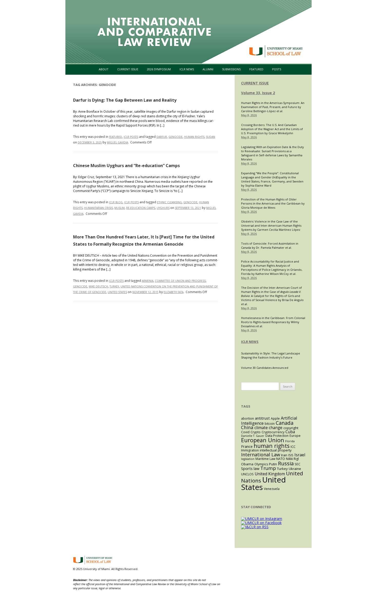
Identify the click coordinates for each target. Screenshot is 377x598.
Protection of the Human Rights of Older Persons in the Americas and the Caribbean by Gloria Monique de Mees (273, 203)
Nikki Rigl (292, 459)
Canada (284, 422)
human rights (194, 137)
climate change (268, 427)
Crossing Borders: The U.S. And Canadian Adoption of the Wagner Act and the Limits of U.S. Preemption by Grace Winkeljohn (272, 129)
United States (117, 292)
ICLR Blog (116, 202)
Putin (273, 464)
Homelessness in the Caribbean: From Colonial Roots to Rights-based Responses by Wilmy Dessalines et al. (273, 322)
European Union (262, 440)
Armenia (147, 281)
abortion (247, 418)
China (247, 427)
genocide (175, 137)
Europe (295, 435)
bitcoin (270, 423)
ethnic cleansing (169, 202)
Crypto (256, 432)
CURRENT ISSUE (255, 83)
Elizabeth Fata (173, 292)
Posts (276, 69)
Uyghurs (163, 208)
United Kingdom (270, 474)
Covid (245, 432)
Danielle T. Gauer (252, 436)
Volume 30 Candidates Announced (264, 368)
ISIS (290, 455)
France (247, 446)
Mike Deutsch (98, 286)
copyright (290, 428)
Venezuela (272, 489)
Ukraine (295, 468)
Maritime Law (265, 459)
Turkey (114, 286)
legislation (247, 459)
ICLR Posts (131, 137)
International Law (260, 454)
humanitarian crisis (98, 208)
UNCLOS (247, 474)
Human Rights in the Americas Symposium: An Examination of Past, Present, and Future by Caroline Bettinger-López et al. (272, 107)
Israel (299, 455)
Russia (286, 463)
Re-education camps (140, 208)
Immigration (250, 450)
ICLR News (187, 69)
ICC (293, 447)
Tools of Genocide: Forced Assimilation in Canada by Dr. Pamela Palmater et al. (269, 245)
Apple (275, 418)
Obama (247, 464)
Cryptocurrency (273, 432)
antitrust (262, 418)
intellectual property (276, 450)
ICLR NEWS (250, 341)
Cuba (290, 432)
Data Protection (277, 435)
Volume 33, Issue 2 (258, 92)
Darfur (161, 137)
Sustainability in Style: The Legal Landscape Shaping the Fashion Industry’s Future (270, 355)
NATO (280, 459)
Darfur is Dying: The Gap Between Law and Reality (124, 100)
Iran (284, 455)
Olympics (261, 464)
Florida (290, 441)
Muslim (119, 208)
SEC (297, 464)
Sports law (250, 468)
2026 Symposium (159, 69)
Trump (268, 468)
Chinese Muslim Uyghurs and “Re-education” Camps (126, 165)
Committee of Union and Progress (180, 281)
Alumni (208, 69)
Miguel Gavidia (117, 142)
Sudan (210, 137)
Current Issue (127, 69)
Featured (256, 69)
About (103, 69)
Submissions (231, 69)
